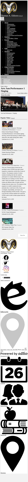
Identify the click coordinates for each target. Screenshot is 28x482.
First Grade (9, 55)
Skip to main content (6, 1)
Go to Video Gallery (22, 93)
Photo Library (10, 68)
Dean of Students (11, 25)
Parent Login (7, 79)
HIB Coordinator (11, 28)
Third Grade (10, 58)
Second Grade (10, 57)
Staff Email (6, 81)
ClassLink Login (8, 83)
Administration (10, 24)
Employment (7, 277)
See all (12, 118)
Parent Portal (10, 41)
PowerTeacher (7, 82)
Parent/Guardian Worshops (13, 71)
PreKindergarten (11, 53)
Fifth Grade (10, 61)
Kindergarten (10, 54)
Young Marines (10, 72)
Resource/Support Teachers (13, 65)
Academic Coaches (11, 31)
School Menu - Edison (12, 38)
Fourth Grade (10, 60)
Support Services (11, 29)
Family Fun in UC (11, 47)
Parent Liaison (10, 32)
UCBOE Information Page (13, 45)
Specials (9, 64)
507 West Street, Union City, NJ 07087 (14, 349)
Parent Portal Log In (12, 42)
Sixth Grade (10, 62)
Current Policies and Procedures (15, 35)
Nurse (8, 27)
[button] (6, 23)
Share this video (5, 95)
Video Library (10, 70)
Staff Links (9, 50)
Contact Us (9, 34)
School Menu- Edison (12, 44)
